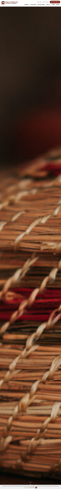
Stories (53, 4)
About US (48, 4)
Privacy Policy (26, 487)
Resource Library (41, 4)
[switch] (26, 5)
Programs (26, 4)
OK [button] (36, 487)
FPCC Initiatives (33, 4)
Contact (58, 4)
